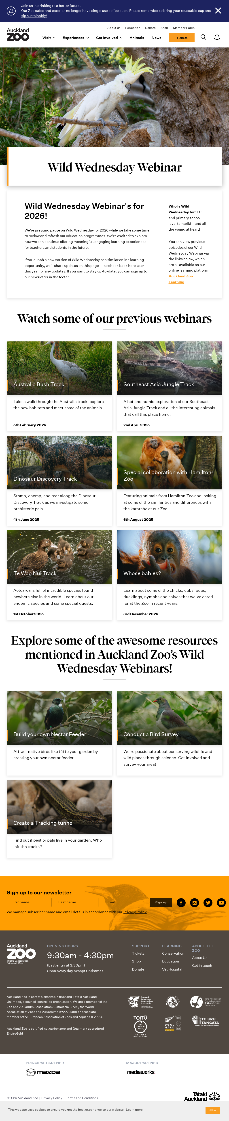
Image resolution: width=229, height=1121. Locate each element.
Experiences (73, 38)
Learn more (134, 1110)
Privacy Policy (135, 912)
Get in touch (202, 965)
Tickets (181, 38)
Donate (150, 28)
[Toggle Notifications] (216, 37)
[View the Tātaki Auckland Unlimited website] (202, 1099)
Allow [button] (212, 1110)
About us (113, 28)
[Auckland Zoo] (18, 34)
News (156, 38)
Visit (46, 38)
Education (132, 28)
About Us (199, 958)
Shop (164, 28)
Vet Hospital (172, 969)
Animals (137, 38)
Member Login (184, 28)
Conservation (173, 953)
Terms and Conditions (82, 1098)
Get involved (107, 38)
